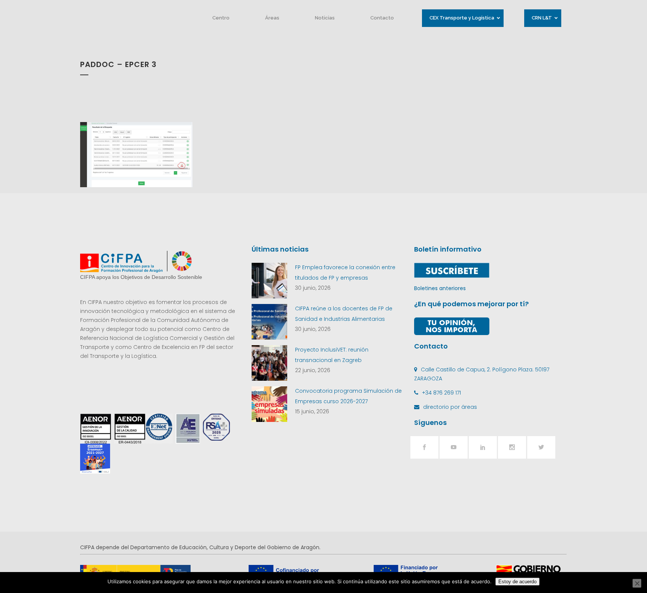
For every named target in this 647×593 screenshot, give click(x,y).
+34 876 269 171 (441, 392)
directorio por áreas (450, 407)
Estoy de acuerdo (517, 581)
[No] (636, 583)
